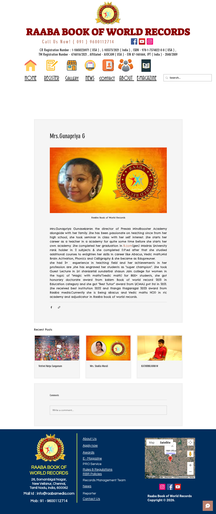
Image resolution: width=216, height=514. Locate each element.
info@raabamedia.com (55, 493)
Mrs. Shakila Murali (99, 366)
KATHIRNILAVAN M (149, 366)
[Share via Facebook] (51, 307)
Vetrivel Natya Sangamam (50, 366)
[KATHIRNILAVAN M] (159, 348)
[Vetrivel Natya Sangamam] (57, 348)
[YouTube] (142, 41)
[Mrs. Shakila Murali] (108, 348)
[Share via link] (59, 307)
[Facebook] (134, 41)
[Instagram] (150, 41)
